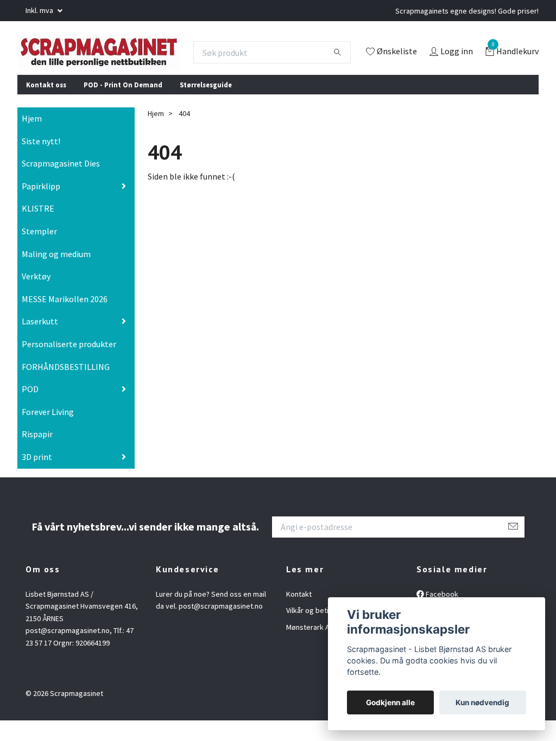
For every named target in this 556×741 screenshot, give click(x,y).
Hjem (32, 141)
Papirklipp (41, 208)
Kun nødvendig (482, 702)
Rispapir (37, 457)
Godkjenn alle (390, 702)
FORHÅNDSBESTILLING (66, 389)
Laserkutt (40, 344)
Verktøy (36, 298)
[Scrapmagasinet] (115, 56)
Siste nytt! (41, 163)
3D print (37, 479)
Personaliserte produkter (69, 366)
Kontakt (299, 617)
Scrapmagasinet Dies (61, 186)
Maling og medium (56, 276)
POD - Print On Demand (123, 107)
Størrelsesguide (206, 107)
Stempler (39, 253)
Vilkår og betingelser (319, 633)
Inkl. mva (40, 10)
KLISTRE (38, 231)
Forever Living (48, 434)
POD (30, 411)
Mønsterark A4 (309, 650)
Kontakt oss (46, 107)
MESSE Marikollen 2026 (65, 321)
